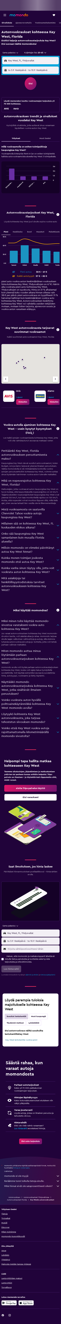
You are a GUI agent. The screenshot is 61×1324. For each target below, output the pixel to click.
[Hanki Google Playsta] (9, 1302)
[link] (22, 402)
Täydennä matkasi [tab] (15, 1023)
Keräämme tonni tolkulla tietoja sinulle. (24, 1181)
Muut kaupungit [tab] (38, 1016)
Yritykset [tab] (16, 138)
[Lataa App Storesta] (26, 1302)
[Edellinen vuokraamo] (5, 379)
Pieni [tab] (6, 232)
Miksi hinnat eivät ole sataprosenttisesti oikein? (28, 1186)
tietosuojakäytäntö (48, 975)
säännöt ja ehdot (31, 975)
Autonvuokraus (14, 1197)
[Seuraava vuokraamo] (55, 379)
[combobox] (10, 52)
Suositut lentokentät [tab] (16, 1016)
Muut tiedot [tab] (45, 138)
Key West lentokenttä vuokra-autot (21, 1040)
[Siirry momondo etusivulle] (19, 15)
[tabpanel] (30, 170)
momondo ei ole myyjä (16, 1176)
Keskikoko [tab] (18, 232)
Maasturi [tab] (40, 232)
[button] (5, 15)
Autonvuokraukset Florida (17, 1200)
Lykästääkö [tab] (34, 1023)
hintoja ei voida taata (21, 1168)
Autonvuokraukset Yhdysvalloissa (36, 1197)
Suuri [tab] (29, 232)
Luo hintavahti (20, 1129)
